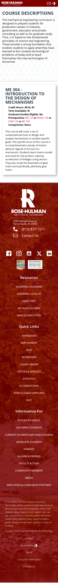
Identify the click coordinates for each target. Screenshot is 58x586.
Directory (29, 301)
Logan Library (29, 364)
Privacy (29, 538)
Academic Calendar (29, 286)
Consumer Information (29, 559)
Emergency (29, 566)
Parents (29, 449)
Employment (29, 342)
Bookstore (29, 357)
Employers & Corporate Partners (29, 485)
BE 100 (26, 121)
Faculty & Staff (29, 463)
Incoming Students (29, 427)
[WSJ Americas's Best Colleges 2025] (35, 264)
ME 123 (29, 117)
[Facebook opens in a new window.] (9, 253)
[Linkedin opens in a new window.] (49, 253)
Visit (29, 400)
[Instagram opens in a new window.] (19, 253)
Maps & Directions (29, 315)
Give (29, 350)
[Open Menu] (49, 3)
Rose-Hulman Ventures (29, 393)
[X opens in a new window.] (39, 253)
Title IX (29, 552)
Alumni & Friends (29, 456)
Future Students (29, 420)
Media (29, 478)
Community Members (29, 470)
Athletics (29, 378)
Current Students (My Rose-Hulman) (29, 434)
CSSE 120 (13, 121)
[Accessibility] (55, 4)
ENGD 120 (42, 117)
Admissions (29, 335)
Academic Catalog (29, 293)
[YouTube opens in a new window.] (29, 253)
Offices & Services (29, 371)
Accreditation (29, 385)
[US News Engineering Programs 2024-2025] (20, 264)
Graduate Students (29, 442)
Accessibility (26, 545)
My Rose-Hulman (29, 308)
